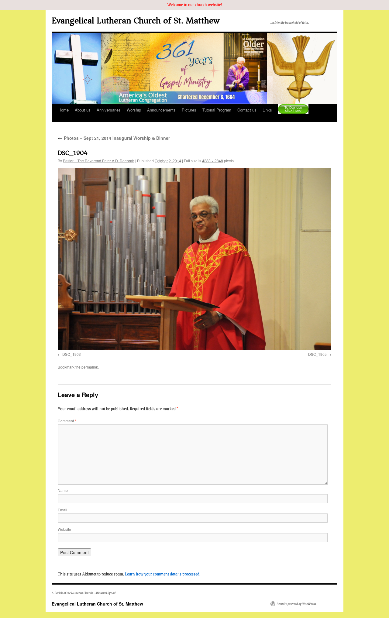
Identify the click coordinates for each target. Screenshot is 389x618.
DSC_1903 (71, 354)
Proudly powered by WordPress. (296, 603)
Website (64, 529)
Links (267, 110)
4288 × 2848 (212, 160)
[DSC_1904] (194, 259)
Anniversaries (109, 110)
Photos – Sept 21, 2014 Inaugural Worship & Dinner (114, 138)
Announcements (161, 110)
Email (62, 509)
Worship (134, 110)
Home (63, 110)
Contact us (246, 110)
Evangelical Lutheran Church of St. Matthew (135, 20)
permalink (89, 366)
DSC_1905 (317, 354)
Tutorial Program (216, 110)
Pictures (189, 110)
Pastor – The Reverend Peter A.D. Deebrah (98, 160)
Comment (67, 420)
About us (83, 110)
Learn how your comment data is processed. (162, 573)
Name (63, 490)
